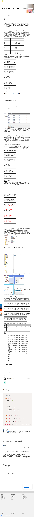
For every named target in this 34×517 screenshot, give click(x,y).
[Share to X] (19, 491)
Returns (12, 498)
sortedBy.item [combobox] (30, 386)
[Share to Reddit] (20, 491)
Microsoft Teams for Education (24, 497)
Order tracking (12, 499)
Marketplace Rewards (13, 512)
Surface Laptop (2, 496)
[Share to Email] (23, 491)
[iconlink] (5, 382)
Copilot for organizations (3, 498)
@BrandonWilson (7, 431)
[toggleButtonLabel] (31, 389)
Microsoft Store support (13, 497)
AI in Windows (2, 500)
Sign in (26, 487)
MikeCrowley (6, 388)
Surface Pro (2, 495)
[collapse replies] (1, 388)
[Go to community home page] (2, 1)
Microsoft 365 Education (24, 498)
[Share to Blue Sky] (21, 491)
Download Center (12, 496)
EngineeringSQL (6, 429)
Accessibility (23, 512)
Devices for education (24, 496)
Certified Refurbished (13, 500)
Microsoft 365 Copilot (2, 512)
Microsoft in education (24, 495)
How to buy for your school (24, 499)
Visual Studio (12, 513)
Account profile (12, 495)
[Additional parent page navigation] (7, 2)
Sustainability (23, 513)
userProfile (29, 378)
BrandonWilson (9, 378)
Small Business (2, 513)
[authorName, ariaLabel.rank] (4, 19)
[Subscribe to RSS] (22, 491)
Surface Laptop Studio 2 (3, 497)
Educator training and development (25, 500)
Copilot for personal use (3, 499)
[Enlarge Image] (12, 92)
